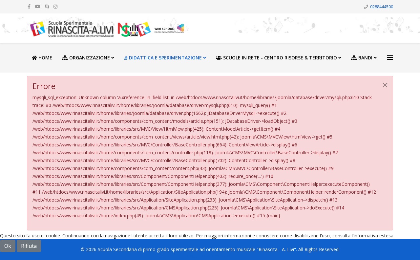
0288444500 (381, 7)
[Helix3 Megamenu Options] (390, 57)
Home (44, 57)
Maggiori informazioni (210, 256)
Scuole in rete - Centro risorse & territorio (279, 57)
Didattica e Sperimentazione (165, 57)
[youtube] (37, 6)
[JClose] (385, 85)
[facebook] (29, 6)
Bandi (364, 57)
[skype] (47, 6)
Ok (7, 245)
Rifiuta (29, 245)
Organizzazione (89, 57)
